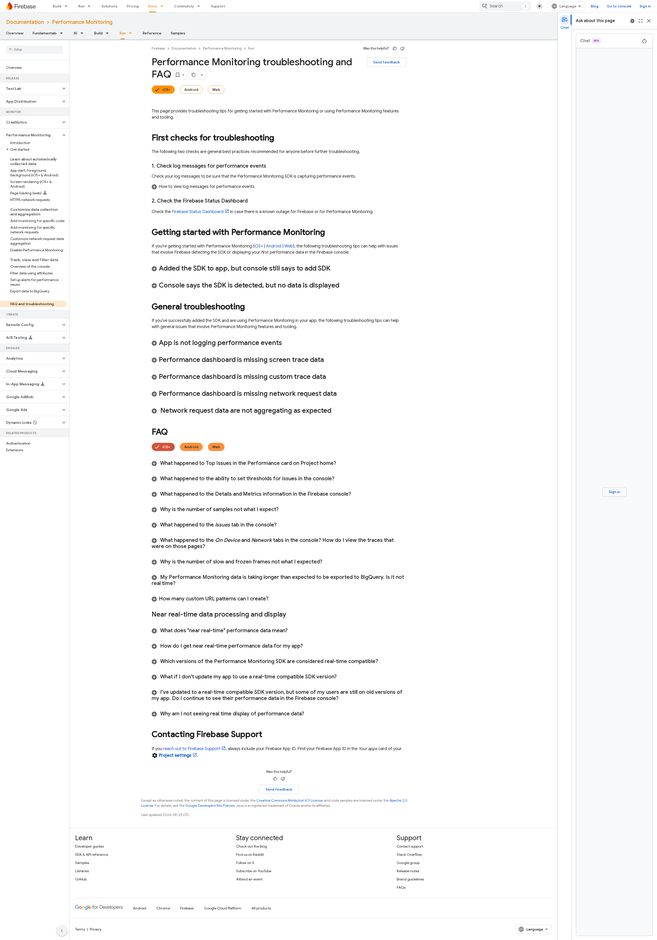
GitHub (81, 879)
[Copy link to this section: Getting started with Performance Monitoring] (330, 233)
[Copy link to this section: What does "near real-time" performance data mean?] (294, 631)
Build (57, 6)
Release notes (408, 871)
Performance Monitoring (82, 22)
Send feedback (386, 62)
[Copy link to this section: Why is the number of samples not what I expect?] (285, 509)
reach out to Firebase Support (191, 748)
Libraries (82, 871)
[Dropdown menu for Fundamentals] (63, 33)
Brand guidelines (410, 879)
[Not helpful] (402, 48)
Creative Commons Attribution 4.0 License (289, 800)
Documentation (25, 22)
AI (75, 33)
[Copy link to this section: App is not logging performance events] (289, 343)
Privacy (95, 929)
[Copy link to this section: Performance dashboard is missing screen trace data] (330, 360)
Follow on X (245, 862)
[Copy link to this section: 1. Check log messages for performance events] (271, 166)
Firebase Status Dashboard (198, 211)
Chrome (163, 908)
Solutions (109, 6)
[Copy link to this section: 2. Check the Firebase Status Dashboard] (253, 201)
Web (216, 89)
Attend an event (249, 879)
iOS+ (166, 89)
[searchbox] (34, 49)
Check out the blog (251, 846)
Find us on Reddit (250, 854)
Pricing (133, 6)
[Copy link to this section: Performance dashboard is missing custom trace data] (332, 377)
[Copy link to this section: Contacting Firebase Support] (267, 735)
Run (81, 6)
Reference (152, 33)
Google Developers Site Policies (210, 805)
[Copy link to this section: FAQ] (173, 432)
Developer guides (89, 846)
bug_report (632, 21)
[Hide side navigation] (62, 931)
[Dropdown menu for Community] (200, 6)
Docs (152, 6)
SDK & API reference (91, 854)
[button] (30, 88)
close (649, 21)
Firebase (158, 48)
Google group (408, 862)
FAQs (401, 887)
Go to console (619, 6)
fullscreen (640, 21)
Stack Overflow (409, 854)
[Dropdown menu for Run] (90, 6)
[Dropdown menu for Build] (67, 6)
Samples (178, 33)
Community (184, 6)
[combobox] (505, 6)
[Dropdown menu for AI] (83, 33)
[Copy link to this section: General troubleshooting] (250, 307)
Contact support (410, 846)
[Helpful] (395, 48)
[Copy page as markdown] (193, 75)
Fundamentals (45, 33)
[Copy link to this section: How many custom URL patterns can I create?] (273, 599)
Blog (594, 6)
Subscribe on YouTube (253, 871)
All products (261, 908)
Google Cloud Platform (222, 908)
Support (218, 6)
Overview (14, 33)
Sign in (645, 6)
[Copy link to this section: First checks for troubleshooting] (279, 138)
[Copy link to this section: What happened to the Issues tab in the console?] (283, 525)
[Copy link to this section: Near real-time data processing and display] (291, 615)
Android (191, 89)
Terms (80, 929)
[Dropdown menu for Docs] (163, 6)
